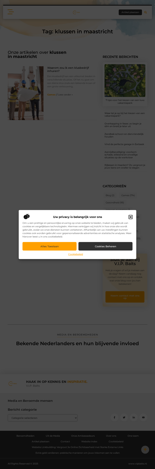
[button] (131, 217)
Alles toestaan (49, 246)
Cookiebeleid (75, 254)
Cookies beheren (105, 246)
